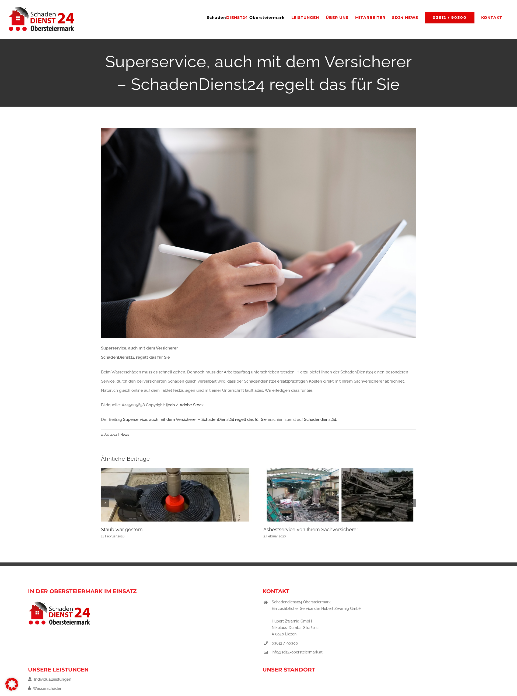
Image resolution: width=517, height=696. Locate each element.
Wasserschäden (47, 688)
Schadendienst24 (320, 419)
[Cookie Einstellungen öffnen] (11, 689)
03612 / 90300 (285, 643)
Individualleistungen (52, 679)
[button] (105, 503)
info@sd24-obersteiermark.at (297, 652)
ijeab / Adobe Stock (185, 405)
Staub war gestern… (123, 529)
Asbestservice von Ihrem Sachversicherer (310, 529)
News (124, 434)
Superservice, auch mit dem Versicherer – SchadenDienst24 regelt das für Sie (195, 419)
